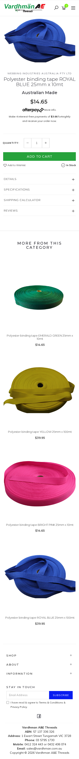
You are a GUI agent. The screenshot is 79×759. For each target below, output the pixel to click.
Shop (11, 655)
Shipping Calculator (22, 200)
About (12, 664)
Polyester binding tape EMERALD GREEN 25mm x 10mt (40, 337)
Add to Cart (39, 156)
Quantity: (11, 143)
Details (10, 179)
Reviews (11, 210)
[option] (39, 40)
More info (50, 109)
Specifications (17, 189)
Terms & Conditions (51, 702)
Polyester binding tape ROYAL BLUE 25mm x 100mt (40, 617)
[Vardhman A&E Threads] (25, 8)
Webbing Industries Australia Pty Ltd (39, 73)
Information (19, 673)
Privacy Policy (19, 706)
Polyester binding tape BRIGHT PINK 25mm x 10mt (40, 524)
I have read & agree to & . (38, 704)
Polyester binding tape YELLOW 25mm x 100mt (40, 431)
